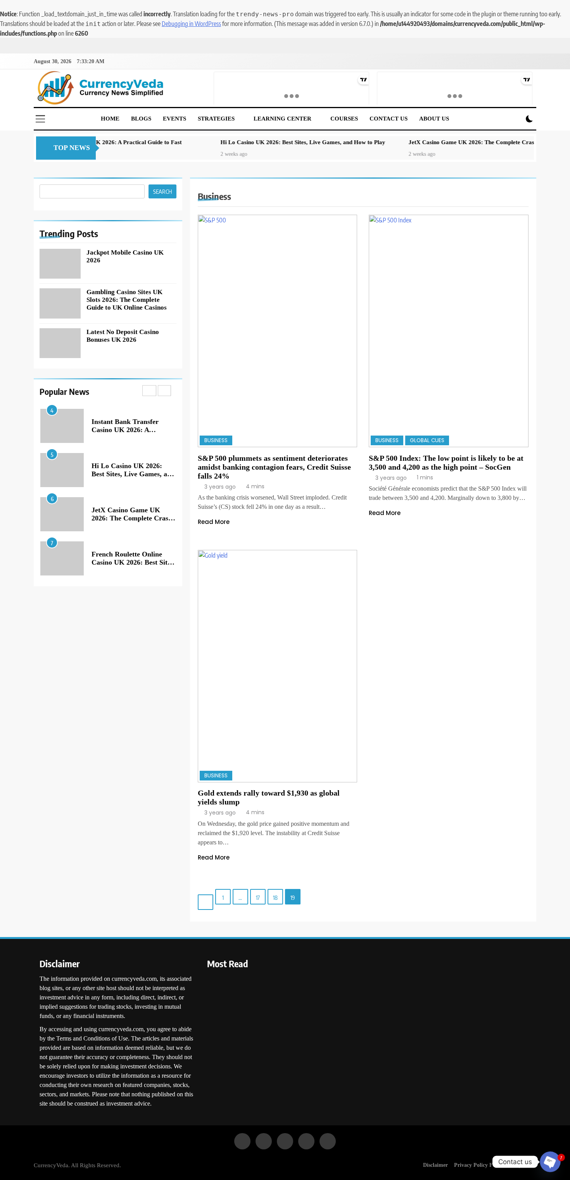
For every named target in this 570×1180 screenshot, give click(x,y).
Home (110, 118)
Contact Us (389, 118)
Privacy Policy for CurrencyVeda (493, 1165)
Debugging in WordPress (191, 24)
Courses (344, 118)
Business (216, 440)
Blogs (141, 118)
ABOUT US (434, 118)
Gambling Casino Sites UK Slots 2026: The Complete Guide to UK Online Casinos (126, 299)
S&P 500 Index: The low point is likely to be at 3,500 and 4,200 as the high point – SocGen (446, 462)
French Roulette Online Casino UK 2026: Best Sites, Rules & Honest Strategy (133, 562)
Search (162, 191)
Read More (214, 522)
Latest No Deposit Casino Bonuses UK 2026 (122, 335)
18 (275, 897)
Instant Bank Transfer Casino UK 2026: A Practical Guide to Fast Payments (126, 434)
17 (258, 897)
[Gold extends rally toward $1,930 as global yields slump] (278, 666)
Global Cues (427, 440)
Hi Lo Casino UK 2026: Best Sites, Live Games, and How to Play (263, 142)
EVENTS (174, 118)
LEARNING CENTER (282, 118)
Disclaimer (435, 1165)
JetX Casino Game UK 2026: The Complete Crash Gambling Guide (455, 142)
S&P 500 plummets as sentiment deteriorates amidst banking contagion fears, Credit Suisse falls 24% (274, 467)
